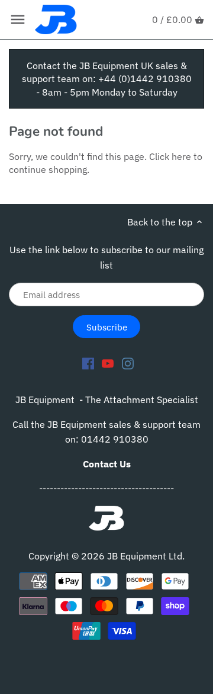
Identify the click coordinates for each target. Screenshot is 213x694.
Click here (170, 156)
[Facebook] (88, 362)
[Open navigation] (18, 19)
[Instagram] (128, 362)
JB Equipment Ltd (144, 556)
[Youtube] (108, 362)
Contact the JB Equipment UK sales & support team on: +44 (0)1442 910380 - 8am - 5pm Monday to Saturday (107, 79)
